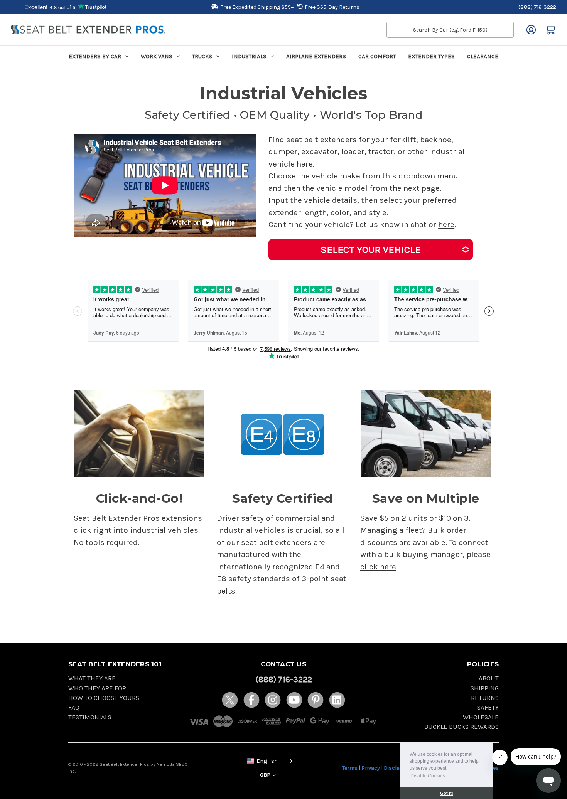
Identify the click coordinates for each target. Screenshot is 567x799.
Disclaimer (397, 768)
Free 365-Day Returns (332, 7)
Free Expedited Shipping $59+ (257, 7)
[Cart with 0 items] (550, 29)
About (489, 678)
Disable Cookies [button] (427, 776)
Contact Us (283, 664)
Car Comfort (377, 56)
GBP (266, 775)
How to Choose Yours (103, 697)
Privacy (370, 768)
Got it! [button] (446, 793)
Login (531, 29)
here (446, 224)
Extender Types (431, 56)
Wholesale (481, 717)
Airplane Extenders (316, 56)
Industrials (249, 56)
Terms (350, 768)
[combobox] (268, 760)
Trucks (202, 56)
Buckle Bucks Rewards (461, 726)
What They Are (92, 678)
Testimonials (89, 717)
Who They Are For (97, 688)
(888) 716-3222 (537, 7)
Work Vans (156, 56)
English (267, 760)
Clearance (482, 56)
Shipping (485, 688)
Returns (485, 697)
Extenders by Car (95, 56)
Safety (488, 707)
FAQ (73, 707)
